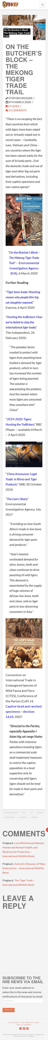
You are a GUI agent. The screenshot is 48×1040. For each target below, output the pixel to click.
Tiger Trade (23, 817)
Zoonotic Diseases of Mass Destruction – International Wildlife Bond (23, 868)
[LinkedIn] (27, 1028)
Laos (31, 812)
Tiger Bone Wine (9, 817)
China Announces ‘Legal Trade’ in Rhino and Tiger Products (21, 479)
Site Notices (14, 1022)
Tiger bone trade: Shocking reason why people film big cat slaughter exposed (23, 297)
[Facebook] (20, 1028)
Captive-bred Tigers (10, 812)
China (23, 812)
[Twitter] (24, 1028)
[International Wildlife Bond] (10, 4)
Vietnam (34, 817)
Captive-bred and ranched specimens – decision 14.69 (24, 711)
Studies (13, 106)
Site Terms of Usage (30, 1022)
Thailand (40, 812)
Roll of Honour (24, 1025)
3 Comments (17, 110)
